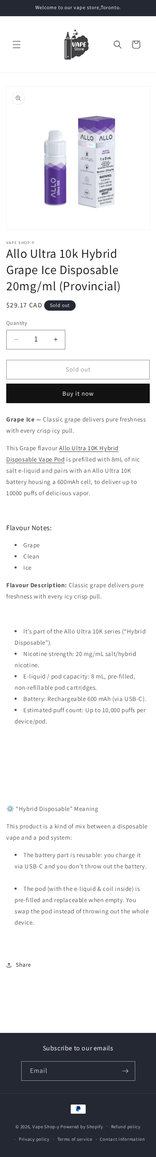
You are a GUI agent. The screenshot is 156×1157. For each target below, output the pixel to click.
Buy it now (78, 393)
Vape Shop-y (45, 1126)
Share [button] (23, 964)
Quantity (16, 323)
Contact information (122, 1139)
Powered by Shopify (81, 1126)
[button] (16, 44)
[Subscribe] (125, 1071)
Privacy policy (34, 1139)
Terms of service (74, 1139)
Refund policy (126, 1127)
